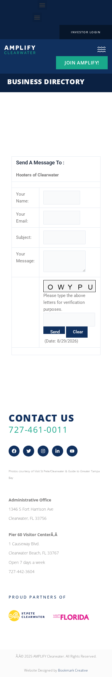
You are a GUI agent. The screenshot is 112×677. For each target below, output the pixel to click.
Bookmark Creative (73, 670)
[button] (42, 5)
